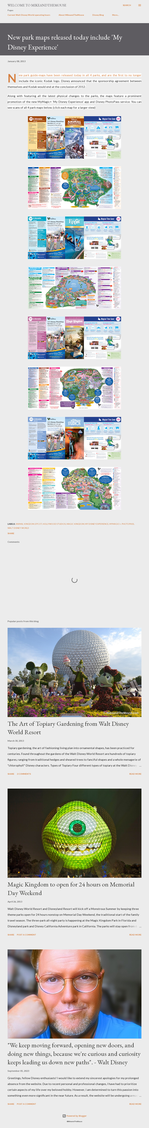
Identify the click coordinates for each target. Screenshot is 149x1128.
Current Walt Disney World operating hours (29, 15)
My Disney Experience (97, 524)
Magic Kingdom (75, 524)
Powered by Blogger (76, 1115)
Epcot (38, 524)
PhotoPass (128, 524)
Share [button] (11, 533)
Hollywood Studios (54, 524)
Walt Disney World (18, 528)
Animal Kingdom (25, 524)
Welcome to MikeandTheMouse (37, 5)
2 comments (24, 774)
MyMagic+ (115, 524)
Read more (135, 774)
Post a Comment (26, 934)
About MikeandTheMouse (71, 15)
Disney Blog (98, 15)
